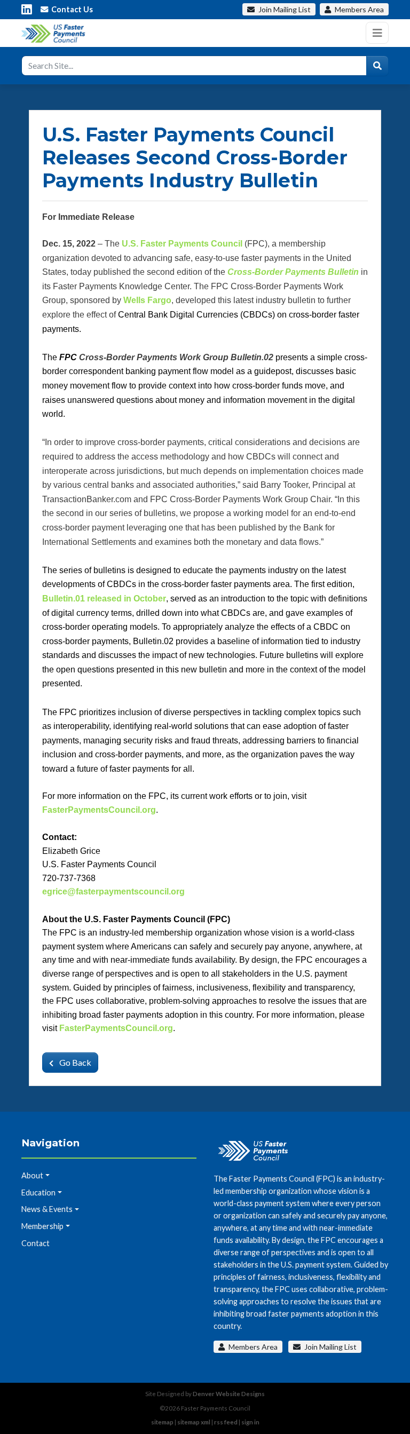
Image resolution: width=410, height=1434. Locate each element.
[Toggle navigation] (377, 33)
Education (38, 1192)
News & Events (47, 1209)
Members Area (252, 1346)
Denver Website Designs (229, 1393)
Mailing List (284, 9)
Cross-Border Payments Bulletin (293, 271)
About (32, 1175)
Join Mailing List (330, 1346)
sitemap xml (193, 1422)
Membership (42, 1226)
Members (358, 9)
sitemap (162, 1422)
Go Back (74, 1062)
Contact (35, 1243)
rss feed (226, 1422)
